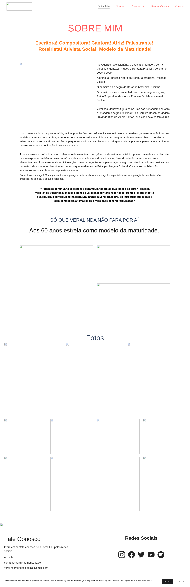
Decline (181, 581)
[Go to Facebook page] (131, 554)
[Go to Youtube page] (151, 554)
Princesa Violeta (160, 6)
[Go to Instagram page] (121, 554)
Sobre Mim (104, 6)
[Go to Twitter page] (141, 554)
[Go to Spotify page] (160, 554)
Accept (167, 581)
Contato (179, 6)
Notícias (120, 6)
